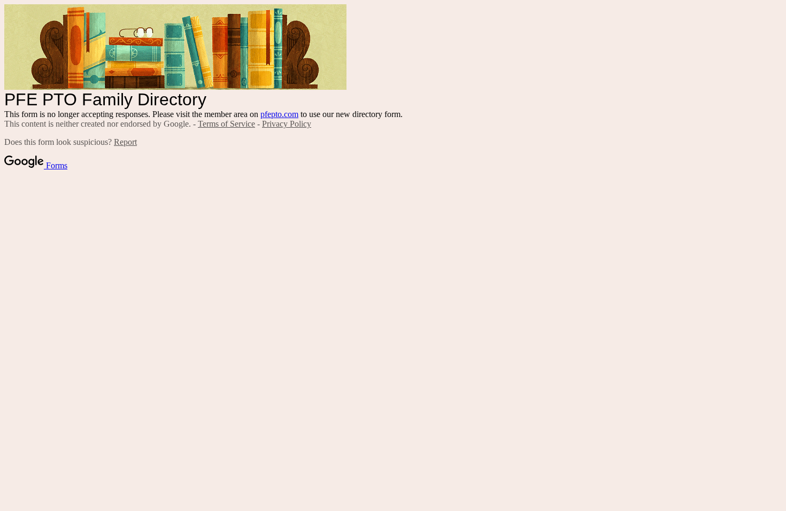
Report (125, 141)
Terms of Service (226, 123)
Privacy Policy (286, 123)
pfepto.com (279, 114)
